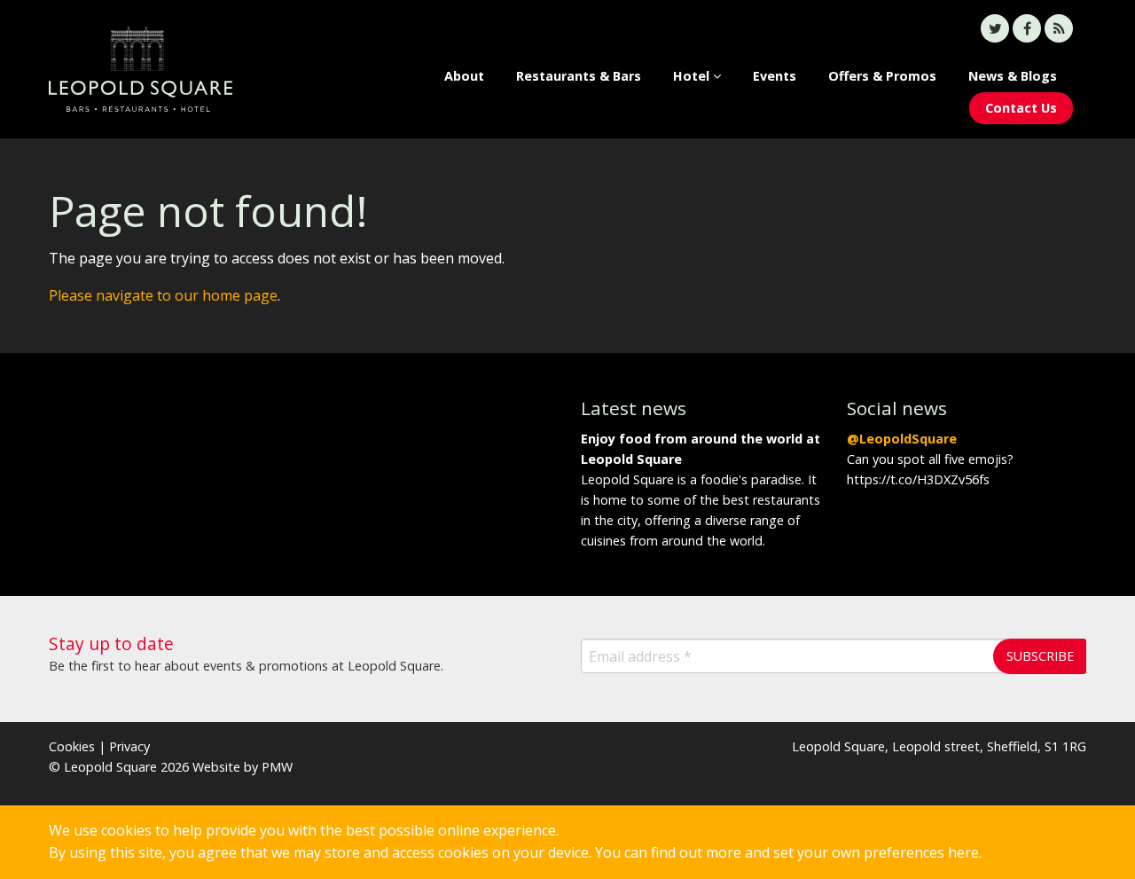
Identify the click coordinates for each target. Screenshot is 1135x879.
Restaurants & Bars (578, 75)
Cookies (72, 746)
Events (774, 75)
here (963, 852)
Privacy (129, 746)
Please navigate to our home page (163, 295)
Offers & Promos (882, 75)
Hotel (693, 75)
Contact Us (1021, 107)
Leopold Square (168, 69)
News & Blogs (1012, 75)
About (464, 75)
